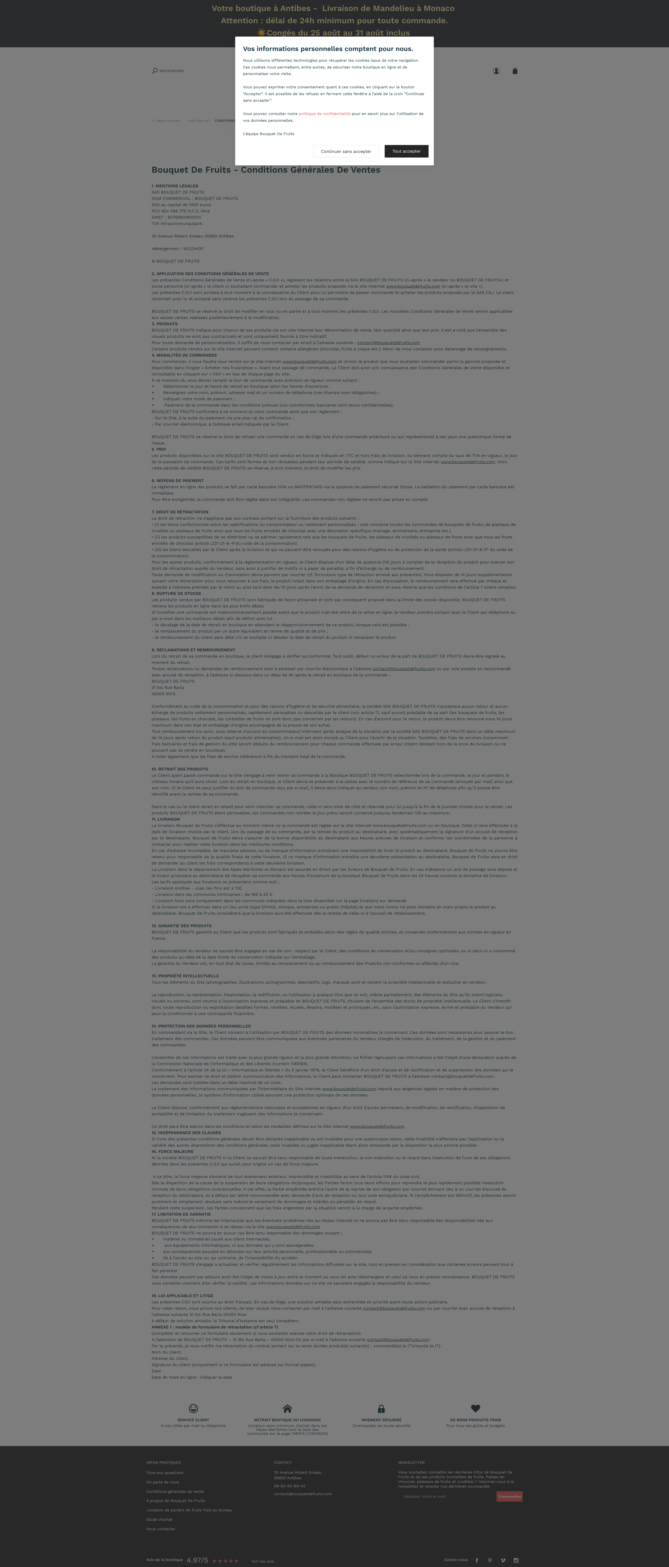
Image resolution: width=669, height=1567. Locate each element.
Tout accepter (407, 151)
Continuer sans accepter (346, 151)
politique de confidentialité (324, 113)
